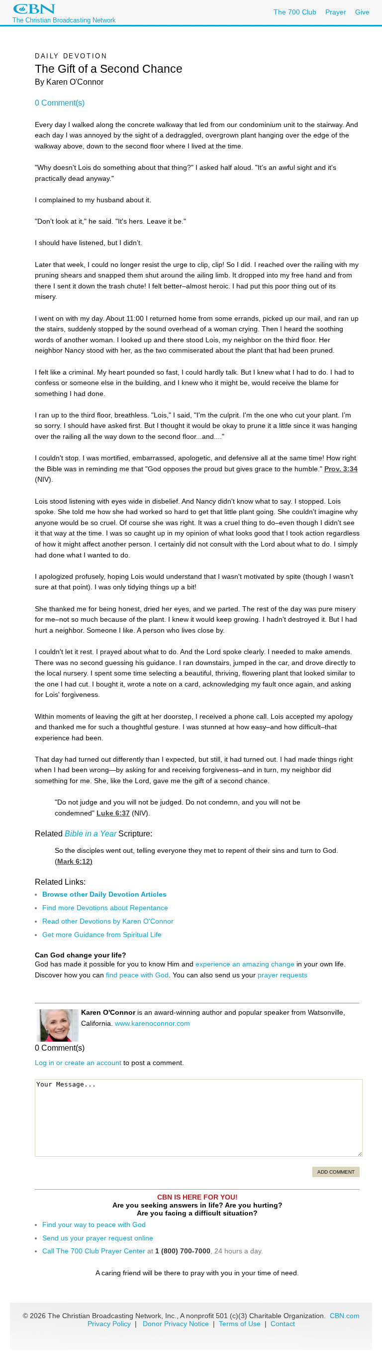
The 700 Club (295, 12)
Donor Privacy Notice (176, 1324)
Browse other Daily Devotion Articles (104, 894)
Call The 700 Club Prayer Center (93, 1251)
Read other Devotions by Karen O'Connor (108, 921)
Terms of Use (241, 1324)
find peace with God (137, 975)
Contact (283, 1324)
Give (362, 12)
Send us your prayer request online (97, 1238)
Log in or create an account (78, 1063)
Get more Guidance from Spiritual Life (102, 935)
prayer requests (282, 975)
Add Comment (336, 1172)
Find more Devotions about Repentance (105, 908)
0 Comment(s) (60, 103)
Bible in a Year (90, 833)
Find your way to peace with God (94, 1224)
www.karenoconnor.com (152, 1023)
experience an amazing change (244, 964)
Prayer (335, 12)
